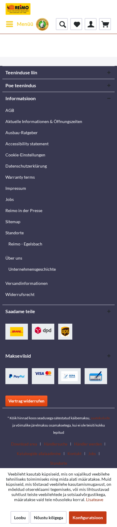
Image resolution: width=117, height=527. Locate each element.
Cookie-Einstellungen (25, 154)
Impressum (15, 188)
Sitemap (12, 221)
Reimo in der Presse (23, 210)
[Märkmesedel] (76, 24)
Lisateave (94, 499)
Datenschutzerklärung (26, 165)
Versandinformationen (26, 283)
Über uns (13, 257)
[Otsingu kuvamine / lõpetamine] (62, 24)
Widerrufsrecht (19, 294)
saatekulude (100, 418)
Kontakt (75, 453)
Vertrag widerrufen (26, 400)
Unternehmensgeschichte (32, 269)
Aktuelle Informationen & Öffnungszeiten (43, 121)
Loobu (20, 517)
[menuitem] (19, 24)
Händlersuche (56, 444)
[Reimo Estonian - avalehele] (18, 9)
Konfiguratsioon (88, 517)
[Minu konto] (91, 24)
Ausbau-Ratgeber (21, 132)
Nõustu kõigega (48, 517)
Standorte (14, 232)
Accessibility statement (27, 143)
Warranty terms (20, 177)
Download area (24, 444)
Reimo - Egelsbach (25, 243)
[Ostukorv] (105, 24)
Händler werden (88, 444)
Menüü (25, 24)
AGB (9, 110)
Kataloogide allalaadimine (39, 453)
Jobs (9, 199)
